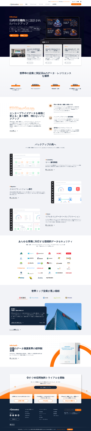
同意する (70, 429)
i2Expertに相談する (70, 400)
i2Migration (27, 415)
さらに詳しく (13, 130)
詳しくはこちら (30, 62)
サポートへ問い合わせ (43, 419)
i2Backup (27, 411)
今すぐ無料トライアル (45, 387)
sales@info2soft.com (54, 1)
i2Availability (27, 413)
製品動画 (41, 411)
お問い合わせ (56, 415)
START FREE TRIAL (76, 4)
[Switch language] (80, 1)
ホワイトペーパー (42, 413)
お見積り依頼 (21, 400)
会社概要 (55, 411)
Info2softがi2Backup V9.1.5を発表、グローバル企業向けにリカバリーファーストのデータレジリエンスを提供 (53, 51)
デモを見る (45, 400)
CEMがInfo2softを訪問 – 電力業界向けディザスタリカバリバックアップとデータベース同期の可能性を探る (72, 51)
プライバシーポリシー (61, 429)
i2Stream (27, 417)
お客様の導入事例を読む (16, 322)
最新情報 (55, 413)
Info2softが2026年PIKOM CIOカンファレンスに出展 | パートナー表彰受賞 (34, 51)
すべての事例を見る (14, 329)
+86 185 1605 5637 (66, 1)
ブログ (40, 415)
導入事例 (41, 417)
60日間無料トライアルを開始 (18, 33)
